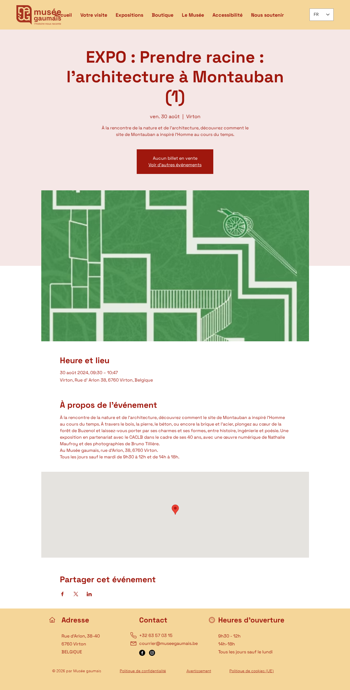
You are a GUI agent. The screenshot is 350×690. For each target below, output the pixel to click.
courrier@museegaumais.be (168, 643)
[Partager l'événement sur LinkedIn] (89, 594)
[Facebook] (142, 653)
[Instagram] (152, 653)
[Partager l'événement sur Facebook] (62, 594)
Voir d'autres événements (175, 165)
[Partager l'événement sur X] (75, 594)
